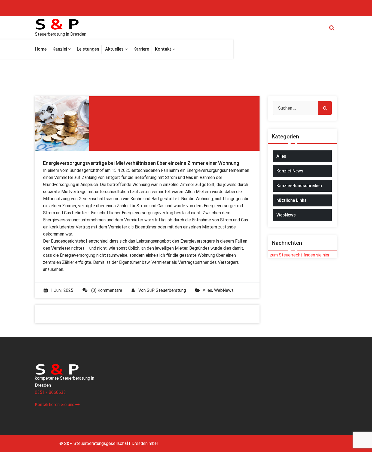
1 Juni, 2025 (61, 290)
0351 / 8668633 (50, 392)
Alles (207, 290)
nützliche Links (291, 200)
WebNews (224, 290)
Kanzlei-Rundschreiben (299, 185)
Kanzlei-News (289, 171)
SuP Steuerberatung (166, 290)
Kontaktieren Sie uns (55, 404)
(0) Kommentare (106, 290)
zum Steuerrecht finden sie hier (299, 255)
